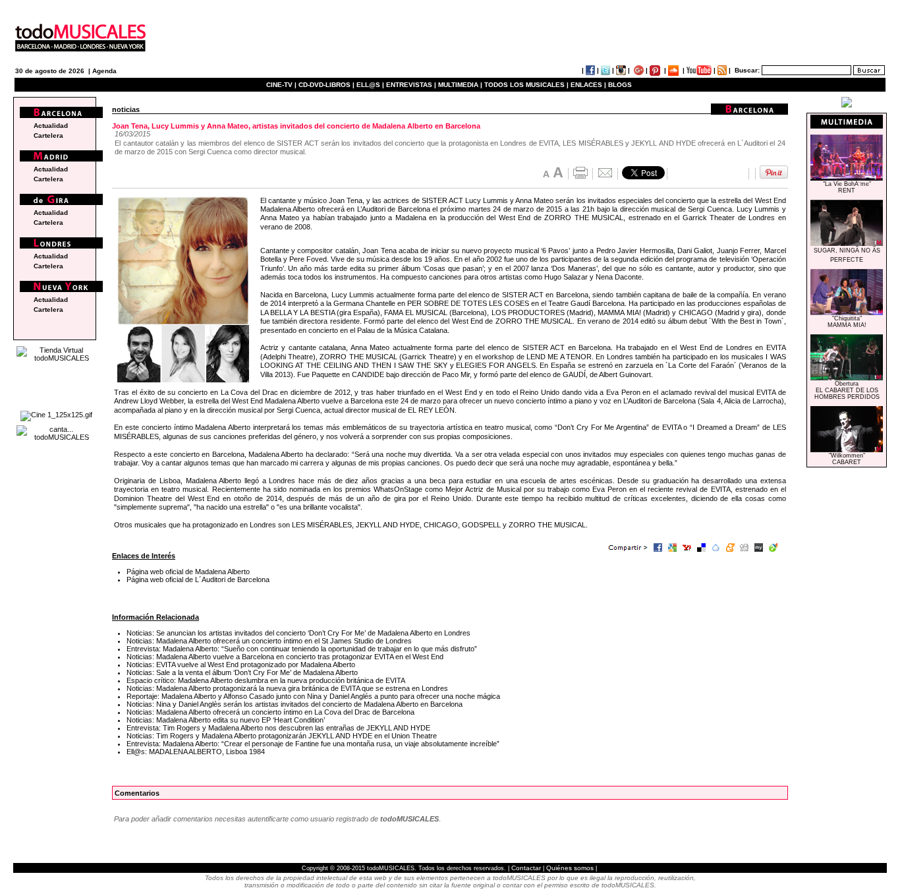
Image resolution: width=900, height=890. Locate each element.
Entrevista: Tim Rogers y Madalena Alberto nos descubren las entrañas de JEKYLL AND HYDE (278, 728)
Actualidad (51, 125)
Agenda (104, 70)
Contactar (526, 868)
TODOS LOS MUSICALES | (526, 84)
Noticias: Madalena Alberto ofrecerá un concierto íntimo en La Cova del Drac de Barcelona (270, 712)
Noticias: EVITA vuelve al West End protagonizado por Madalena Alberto (241, 664)
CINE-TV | (282, 84)
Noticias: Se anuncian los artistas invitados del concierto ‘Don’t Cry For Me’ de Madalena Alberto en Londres (298, 633)
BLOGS (620, 84)
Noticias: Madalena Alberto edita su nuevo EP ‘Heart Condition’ (226, 720)
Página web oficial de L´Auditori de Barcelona (198, 579)
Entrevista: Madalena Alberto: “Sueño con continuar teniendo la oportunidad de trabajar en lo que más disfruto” (302, 649)
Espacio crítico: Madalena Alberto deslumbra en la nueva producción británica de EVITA (266, 680)
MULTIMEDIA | (460, 84)
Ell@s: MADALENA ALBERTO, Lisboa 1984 (196, 752)
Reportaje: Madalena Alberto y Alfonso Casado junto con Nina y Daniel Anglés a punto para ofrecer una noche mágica (313, 696)
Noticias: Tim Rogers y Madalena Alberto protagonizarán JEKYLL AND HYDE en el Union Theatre (282, 736)
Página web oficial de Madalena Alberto (188, 572)
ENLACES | (588, 84)
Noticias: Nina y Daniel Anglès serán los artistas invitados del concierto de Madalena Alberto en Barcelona (295, 704)
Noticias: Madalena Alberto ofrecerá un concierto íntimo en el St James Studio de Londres (269, 641)
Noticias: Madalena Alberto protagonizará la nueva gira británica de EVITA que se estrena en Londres (287, 688)
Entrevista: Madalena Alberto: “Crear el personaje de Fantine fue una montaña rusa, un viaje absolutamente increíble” (313, 744)
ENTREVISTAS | (411, 84)
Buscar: (747, 70)
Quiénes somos (570, 868)
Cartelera (48, 135)
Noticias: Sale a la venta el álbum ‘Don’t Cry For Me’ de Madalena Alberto (242, 672)
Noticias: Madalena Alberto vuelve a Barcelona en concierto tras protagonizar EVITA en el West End (285, 657)
